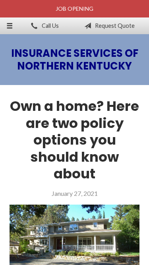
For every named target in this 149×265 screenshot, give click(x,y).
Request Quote (114, 25)
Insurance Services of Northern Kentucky (74, 59)
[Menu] (9, 25)
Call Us (50, 25)
